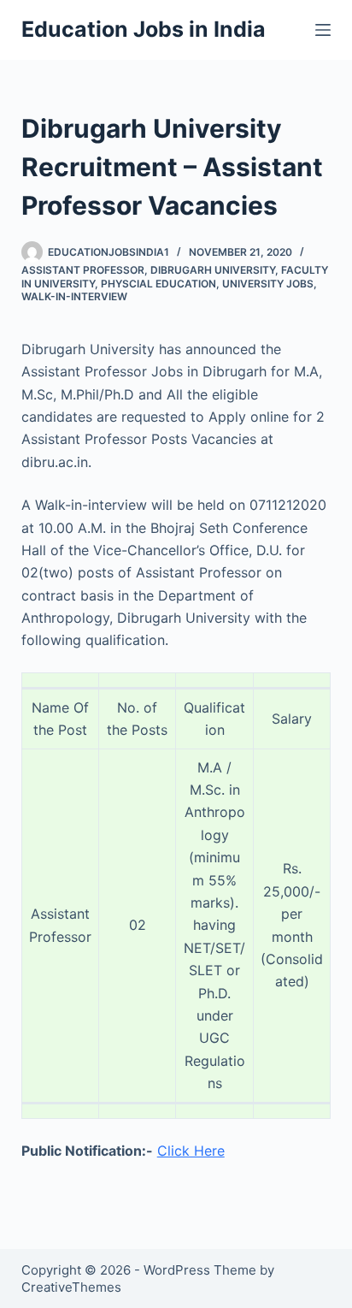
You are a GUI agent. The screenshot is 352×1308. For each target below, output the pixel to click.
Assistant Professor (82, 269)
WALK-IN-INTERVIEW (74, 296)
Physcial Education (158, 283)
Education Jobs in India (143, 29)
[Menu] (323, 30)
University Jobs (268, 283)
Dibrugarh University (212, 269)
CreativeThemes (71, 1287)
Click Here (191, 1150)
